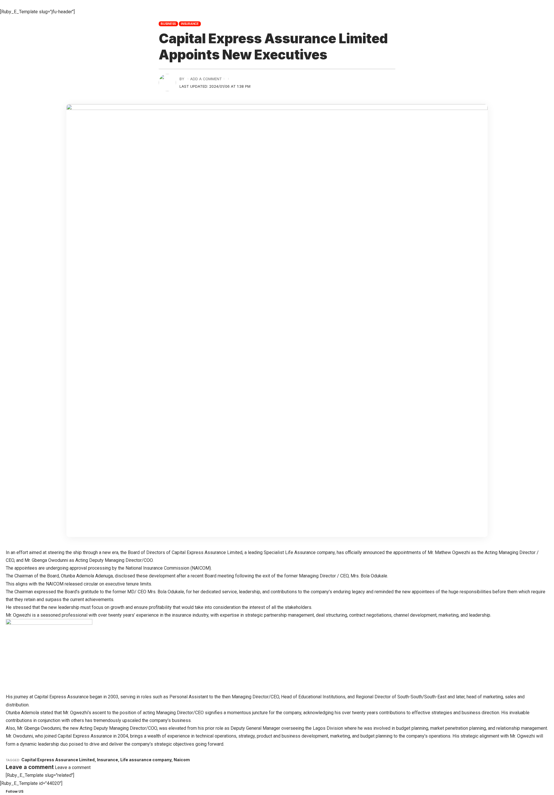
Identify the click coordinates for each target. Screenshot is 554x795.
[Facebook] (26, 791)
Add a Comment (206, 79)
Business (168, 24)
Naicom (182, 759)
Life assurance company (145, 759)
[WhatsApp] (40, 791)
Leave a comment (73, 767)
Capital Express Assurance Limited (58, 759)
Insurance (190, 24)
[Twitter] (29, 791)
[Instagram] (36, 791)
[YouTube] (33, 791)
